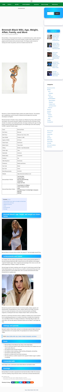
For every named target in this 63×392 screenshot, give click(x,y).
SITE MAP (49, 143)
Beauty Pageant (52, 100)
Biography (51, 93)
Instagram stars (6, 376)
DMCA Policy (49, 139)
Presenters (50, 116)
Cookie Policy (49, 134)
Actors (49, 91)
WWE (49, 118)
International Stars (52, 105)
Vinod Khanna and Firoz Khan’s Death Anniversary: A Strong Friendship (17, 379)
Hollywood (50, 107)
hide (9, 199)
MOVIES (17, 4)
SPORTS (9, 4)
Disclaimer (49, 137)
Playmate (49, 109)
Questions (36, 4)
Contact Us (49, 132)
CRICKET (50, 114)
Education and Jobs (51, 87)
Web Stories (55, 4)
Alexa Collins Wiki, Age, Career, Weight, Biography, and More (21, 336)
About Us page (44, 4)
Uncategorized (50, 121)
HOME (3, 4)
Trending (49, 120)
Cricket (48, 136)
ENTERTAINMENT (26, 4)
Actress (49, 95)
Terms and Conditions (51, 145)
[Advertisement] (21, 17)
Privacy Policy (50, 141)
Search (48, 11)
